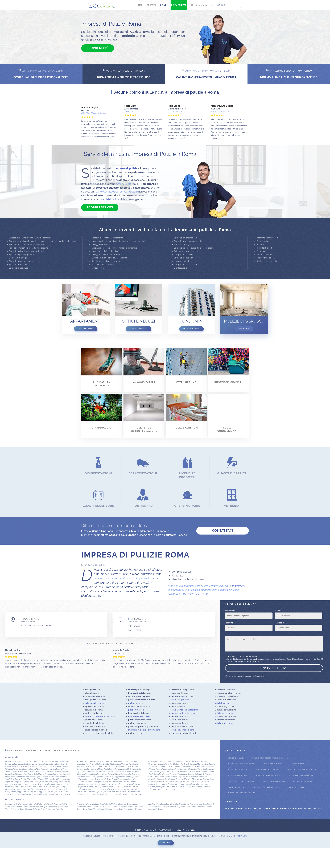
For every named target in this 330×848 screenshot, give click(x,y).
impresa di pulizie (126, 168)
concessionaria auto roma (100, 716)
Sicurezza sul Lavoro (246, 808)
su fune (224, 723)
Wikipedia (263, 808)
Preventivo (179, 5)
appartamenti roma (144, 730)
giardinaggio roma (182, 730)
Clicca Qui (244, 329)
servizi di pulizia (110, 199)
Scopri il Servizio (138, 329)
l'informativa (241, 836)
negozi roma (180, 700)
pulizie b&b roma (236, 787)
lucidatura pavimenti (272, 764)
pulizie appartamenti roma (241, 764)
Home (139, 5)
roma (94, 703)
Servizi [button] (151, 5)
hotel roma (223, 703)
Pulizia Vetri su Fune (238, 770)
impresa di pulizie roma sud (266, 787)
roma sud (135, 703)
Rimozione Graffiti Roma (268, 770)
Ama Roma (230, 808)
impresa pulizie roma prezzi (242, 793)
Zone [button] (163, 5)
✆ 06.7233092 (199, 5)
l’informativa (269, 659)
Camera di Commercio (280, 808)
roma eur (139, 716)
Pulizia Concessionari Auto (302, 770)
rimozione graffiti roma (184, 710)
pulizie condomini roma (274, 781)
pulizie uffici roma (302, 781)
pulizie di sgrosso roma (268, 775)
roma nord (136, 710)
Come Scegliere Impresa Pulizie (308, 808)
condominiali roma (183, 713)
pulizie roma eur (296, 787)
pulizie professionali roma (301, 775)
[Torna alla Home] (101, 5)
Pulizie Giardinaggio (238, 775)
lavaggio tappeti (299, 764)
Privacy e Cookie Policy (185, 830)
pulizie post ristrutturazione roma (270, 758)
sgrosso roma (224, 713)
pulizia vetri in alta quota (241, 781)
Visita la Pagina (85, 329)
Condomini (234, 585)
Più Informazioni (191, 329)
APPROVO (166, 843)
